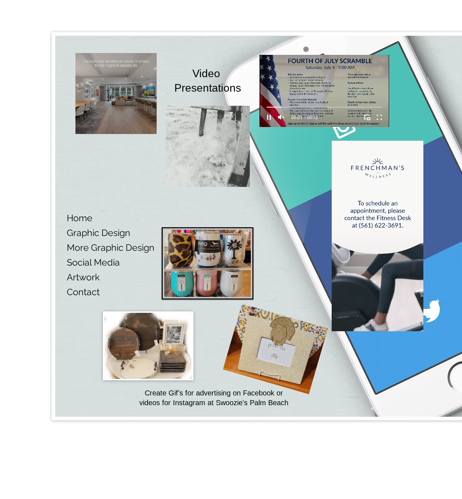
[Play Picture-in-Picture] (367, 117)
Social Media (93, 262)
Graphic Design (98, 232)
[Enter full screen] (379, 117)
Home (79, 218)
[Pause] (269, 117)
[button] (240, 179)
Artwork (83, 277)
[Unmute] (281, 117)
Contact (83, 291)
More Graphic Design (110, 247)
